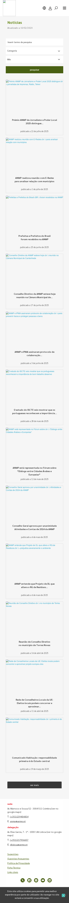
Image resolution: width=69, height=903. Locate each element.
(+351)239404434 (19, 816)
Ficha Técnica (13, 867)
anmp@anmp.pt (18, 821)
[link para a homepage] (9, 8)
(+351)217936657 (19, 839)
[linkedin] (49, 880)
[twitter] (23, 880)
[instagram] (36, 880)
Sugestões (12, 854)
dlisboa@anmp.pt (19, 844)
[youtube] (43, 880)
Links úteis (12, 872)
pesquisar (34, 69)
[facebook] (29, 880)
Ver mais (34, 785)
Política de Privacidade (18, 863)
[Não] (65, 895)
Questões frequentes (18, 858)
